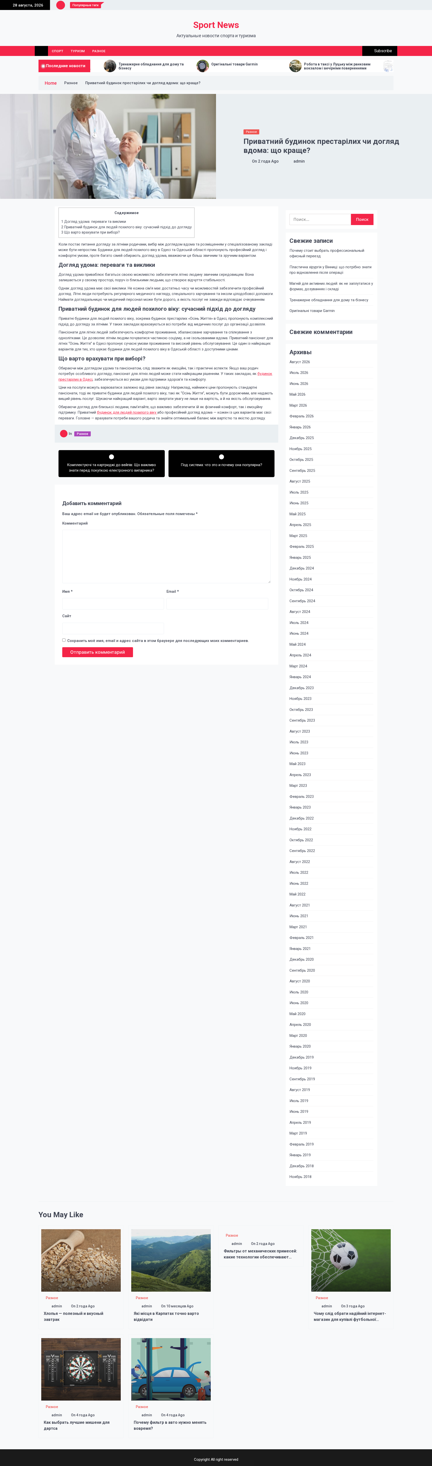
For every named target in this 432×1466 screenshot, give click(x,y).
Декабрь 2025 (302, 438)
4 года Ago (85, 1415)
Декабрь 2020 (302, 959)
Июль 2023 (299, 742)
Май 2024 (298, 644)
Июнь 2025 (299, 503)
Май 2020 (298, 1014)
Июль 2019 (299, 1101)
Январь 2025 (300, 557)
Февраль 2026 (302, 416)
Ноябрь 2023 (301, 698)
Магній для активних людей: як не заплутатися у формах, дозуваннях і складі (331, 286)
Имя (67, 591)
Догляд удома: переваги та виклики (93, 222)
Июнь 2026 (299, 383)
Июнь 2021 (299, 916)
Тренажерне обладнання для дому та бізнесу (329, 300)
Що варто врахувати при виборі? (90, 232)
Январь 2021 (300, 948)
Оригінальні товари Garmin (169, 64)
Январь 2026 (300, 427)
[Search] (356, 51)
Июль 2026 (299, 372)
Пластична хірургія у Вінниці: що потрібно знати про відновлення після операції (331, 270)
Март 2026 (298, 405)
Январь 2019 (300, 1155)
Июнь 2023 (299, 753)
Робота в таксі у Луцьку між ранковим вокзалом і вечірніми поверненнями (271, 66)
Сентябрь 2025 (302, 470)
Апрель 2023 (300, 775)
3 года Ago (355, 1306)
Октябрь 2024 (301, 590)
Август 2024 (300, 611)
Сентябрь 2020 (302, 970)
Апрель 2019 (300, 1122)
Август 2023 (300, 731)
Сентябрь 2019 (302, 1079)
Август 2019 (300, 1090)
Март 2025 (298, 536)
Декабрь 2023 (302, 688)
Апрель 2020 (300, 1024)
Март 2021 (298, 927)
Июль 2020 (299, 992)
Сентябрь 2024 (302, 601)
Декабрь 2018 (302, 1166)
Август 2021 (300, 905)
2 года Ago (268, 161)
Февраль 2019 (302, 1144)
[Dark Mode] (345, 51)
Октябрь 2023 (301, 709)
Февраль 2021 (302, 937)
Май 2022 (298, 894)
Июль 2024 (299, 622)
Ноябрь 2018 (301, 1176)
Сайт (66, 616)
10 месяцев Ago (180, 1306)
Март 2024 (298, 666)
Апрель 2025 (300, 525)
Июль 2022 (299, 872)
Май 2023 (298, 764)
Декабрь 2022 (302, 818)
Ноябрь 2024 (301, 579)
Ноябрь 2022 (301, 829)
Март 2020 (298, 1035)
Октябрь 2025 (301, 459)
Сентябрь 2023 (302, 720)
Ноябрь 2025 (301, 449)
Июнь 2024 (299, 633)
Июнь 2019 (299, 1111)
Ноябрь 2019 (301, 1068)
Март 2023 (298, 785)
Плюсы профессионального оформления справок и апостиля (367, 66)
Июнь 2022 (299, 883)
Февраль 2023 (302, 796)
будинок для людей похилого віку (127, 412)
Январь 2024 (300, 677)
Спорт (57, 51)
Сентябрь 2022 (302, 851)
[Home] (41, 51)
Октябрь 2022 (301, 840)
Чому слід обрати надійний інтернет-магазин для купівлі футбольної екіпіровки (350, 1319)
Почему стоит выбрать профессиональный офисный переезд (327, 253)
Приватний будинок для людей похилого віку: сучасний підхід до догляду (126, 227)
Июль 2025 (299, 492)
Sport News (216, 25)
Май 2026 (298, 394)
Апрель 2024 (300, 655)
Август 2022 (300, 862)
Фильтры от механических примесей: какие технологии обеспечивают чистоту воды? (260, 1257)
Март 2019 (298, 1133)
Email (172, 591)
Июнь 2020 (299, 1003)
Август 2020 (300, 981)
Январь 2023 (300, 807)
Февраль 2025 (302, 546)
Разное (99, 51)
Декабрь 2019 (302, 1057)
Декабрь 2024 (302, 568)
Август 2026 (300, 362)
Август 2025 (300, 481)
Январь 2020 (300, 1046)
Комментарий (75, 523)
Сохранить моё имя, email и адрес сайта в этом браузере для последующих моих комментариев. (158, 640)
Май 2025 (298, 514)
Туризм (78, 51)
